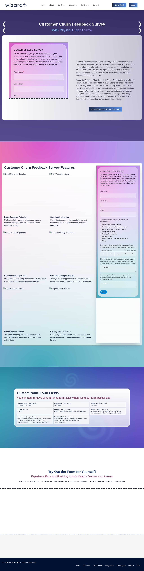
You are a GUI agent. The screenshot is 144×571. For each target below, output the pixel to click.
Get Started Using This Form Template (105, 109)
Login (133, 5)
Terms (138, 565)
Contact (96, 5)
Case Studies (97, 565)
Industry (72, 5)
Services (84, 5)
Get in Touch (119, 5)
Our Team (61, 5)
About (51, 5)
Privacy (131, 565)
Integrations (109, 565)
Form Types (121, 565)
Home (43, 5)
